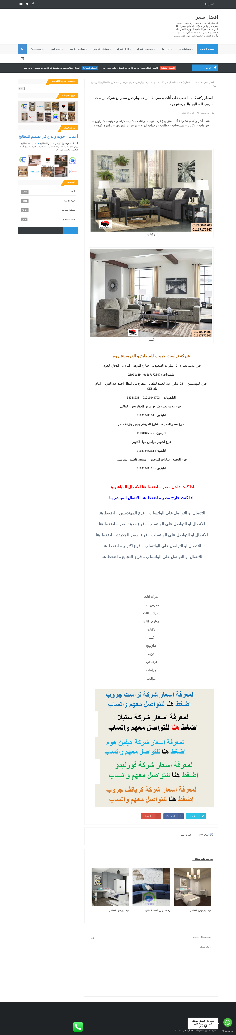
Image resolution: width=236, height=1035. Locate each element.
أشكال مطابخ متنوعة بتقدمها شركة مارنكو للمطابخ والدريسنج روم (57, 68)
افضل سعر (207, 17)
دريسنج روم (69, 200)
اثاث (73, 191)
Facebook (171, 816)
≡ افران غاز (166, 49)
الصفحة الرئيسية (207, 49)
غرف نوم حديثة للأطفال (119, 910)
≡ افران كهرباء (124, 49)
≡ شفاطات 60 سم (102, 49)
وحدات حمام (69, 219)
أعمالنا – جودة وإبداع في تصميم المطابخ (48, 136)
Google (148, 816)
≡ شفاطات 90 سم (78, 49)
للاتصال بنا (210, 4)
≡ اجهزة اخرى (56, 49)
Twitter (193, 816)
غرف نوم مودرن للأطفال (200, 910)
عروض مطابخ (37, 49)
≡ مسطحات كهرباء (146, 49)
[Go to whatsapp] (227, 1022)
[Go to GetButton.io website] (227, 1031)
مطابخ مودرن (68, 210)
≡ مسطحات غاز (185, 49)
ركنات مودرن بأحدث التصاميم (157, 910)
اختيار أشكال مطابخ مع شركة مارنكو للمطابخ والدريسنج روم (139, 68)
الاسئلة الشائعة (177, 68)
